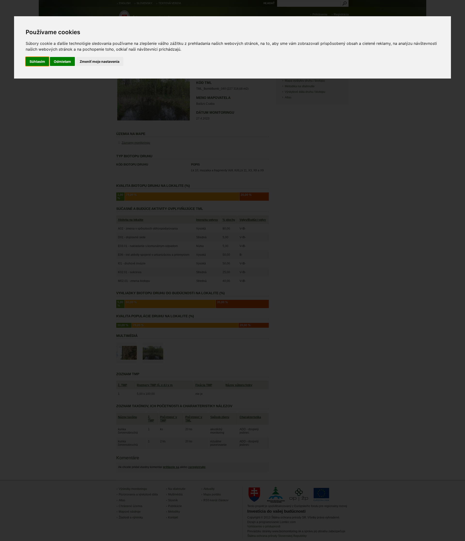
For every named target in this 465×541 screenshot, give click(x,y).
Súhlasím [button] (37, 61)
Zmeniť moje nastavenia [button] (99, 61)
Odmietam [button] (62, 61)
